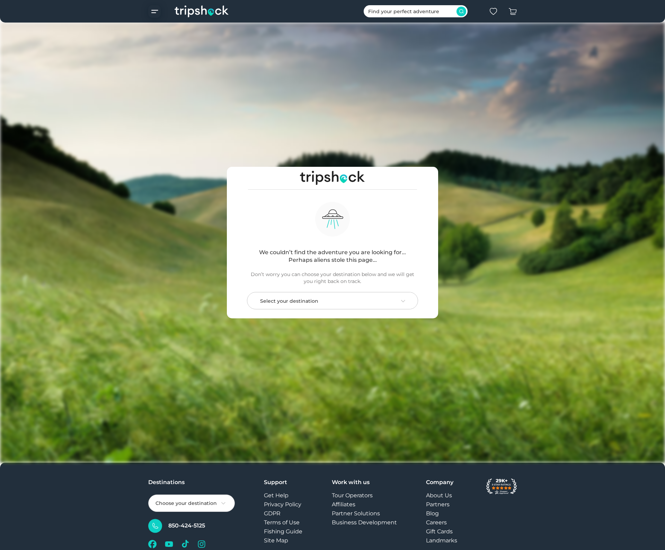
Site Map (276, 540)
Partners (438, 504)
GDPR (272, 513)
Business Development (364, 522)
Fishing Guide (283, 531)
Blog (432, 513)
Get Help (276, 495)
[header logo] (195, 11)
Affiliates (343, 504)
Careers (436, 522)
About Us (439, 495)
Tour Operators (352, 495)
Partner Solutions (356, 513)
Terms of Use (282, 522)
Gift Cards (439, 531)
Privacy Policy (282, 504)
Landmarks (441, 540)
